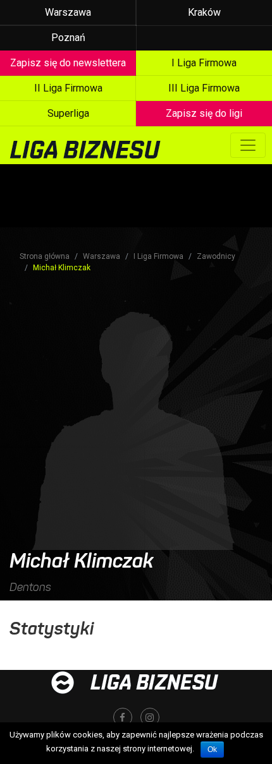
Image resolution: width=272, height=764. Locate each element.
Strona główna (45, 256)
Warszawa (68, 12)
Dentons (30, 587)
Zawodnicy (216, 256)
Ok (212, 749)
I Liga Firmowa (158, 256)
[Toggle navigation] (248, 145)
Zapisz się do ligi (204, 113)
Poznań (68, 38)
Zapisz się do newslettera (68, 63)
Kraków (204, 12)
